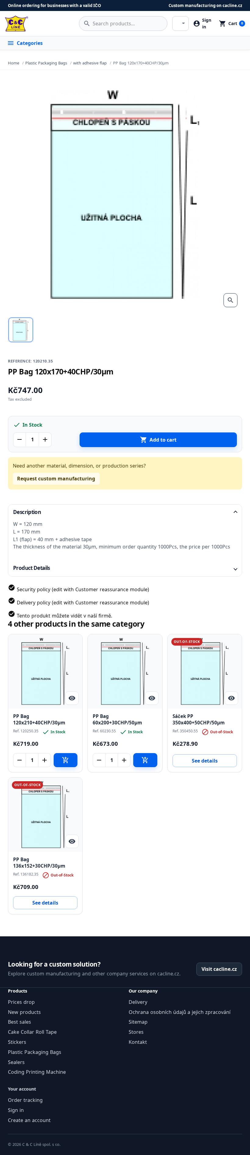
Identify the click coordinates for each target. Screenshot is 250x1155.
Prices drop (21, 1002)
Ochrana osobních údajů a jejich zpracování (179, 1012)
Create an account (29, 1120)
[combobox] (123, 23)
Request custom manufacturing (56, 478)
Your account (22, 1088)
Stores (136, 1032)
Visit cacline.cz (219, 969)
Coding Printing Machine (37, 1072)
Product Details (31, 568)
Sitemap (138, 1022)
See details (205, 761)
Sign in (16, 1110)
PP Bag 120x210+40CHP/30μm (39, 719)
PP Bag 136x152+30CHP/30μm (39, 863)
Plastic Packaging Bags (34, 1052)
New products (24, 1012)
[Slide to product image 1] (21, 330)
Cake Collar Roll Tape (32, 1032)
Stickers (17, 1042)
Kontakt (138, 1042)
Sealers (16, 1062)
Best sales (19, 1022)
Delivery (138, 1002)
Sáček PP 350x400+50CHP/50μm (199, 719)
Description (27, 512)
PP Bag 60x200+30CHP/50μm (117, 719)
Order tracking (25, 1100)
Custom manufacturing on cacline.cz (205, 5)
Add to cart (158, 439)
